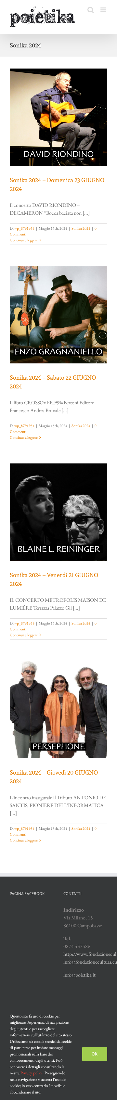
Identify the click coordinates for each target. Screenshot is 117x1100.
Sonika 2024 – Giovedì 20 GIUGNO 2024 (54, 777)
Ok (95, 1054)
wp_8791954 (24, 228)
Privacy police (31, 1073)
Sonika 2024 (81, 228)
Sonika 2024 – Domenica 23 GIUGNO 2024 (57, 184)
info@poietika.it (79, 974)
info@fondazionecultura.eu (90, 961)
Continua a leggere (24, 240)
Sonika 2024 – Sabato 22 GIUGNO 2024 (53, 382)
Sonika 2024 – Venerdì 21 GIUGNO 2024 (54, 579)
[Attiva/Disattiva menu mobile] (103, 9)
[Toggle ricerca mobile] (90, 9)
